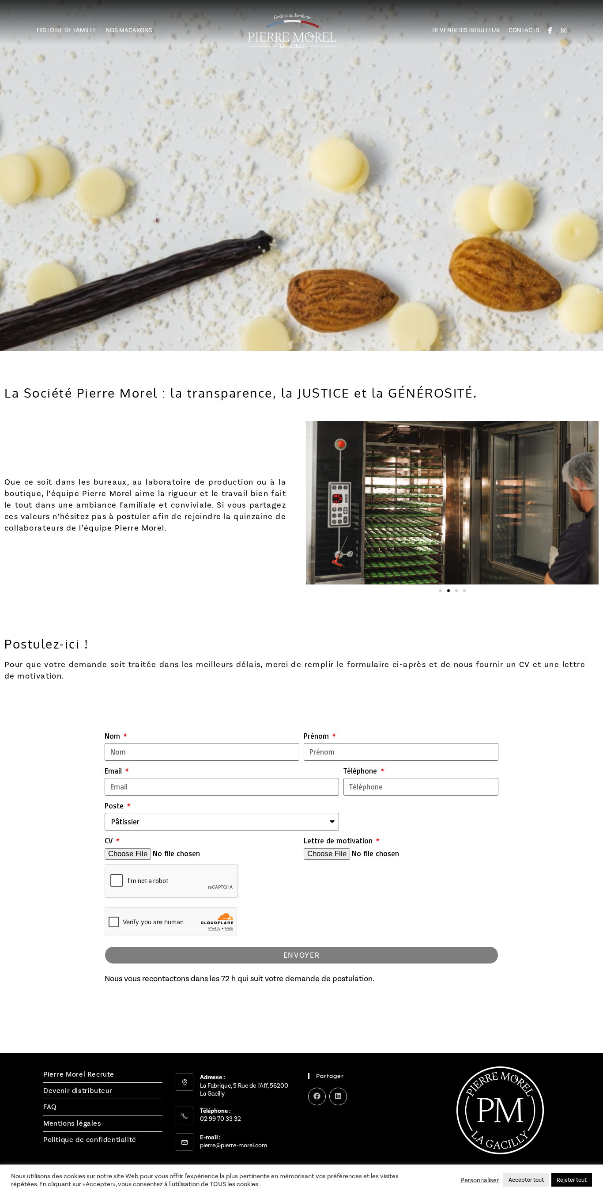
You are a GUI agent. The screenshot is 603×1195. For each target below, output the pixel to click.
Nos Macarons (129, 30)
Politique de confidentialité (89, 1139)
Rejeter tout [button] (572, 1179)
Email (114, 770)
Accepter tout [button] (526, 1179)
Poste (115, 805)
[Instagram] (313, 1126)
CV (110, 840)
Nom (113, 735)
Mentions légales (72, 1123)
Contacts (524, 30)
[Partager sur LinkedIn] (338, 1096)
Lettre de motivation (339, 840)
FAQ (50, 1107)
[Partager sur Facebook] (317, 1096)
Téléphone (361, 770)
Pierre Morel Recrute (78, 1074)
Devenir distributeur (78, 1090)
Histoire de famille (67, 30)
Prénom (317, 735)
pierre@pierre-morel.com (233, 1145)
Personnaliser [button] (479, 1180)
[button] (440, 590)
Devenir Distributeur (466, 30)
